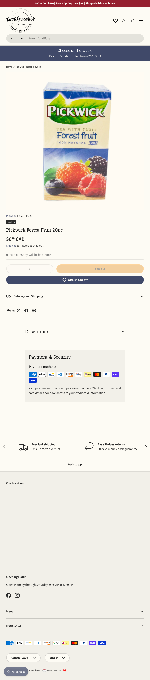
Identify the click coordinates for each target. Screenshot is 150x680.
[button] (133, 20)
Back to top (75, 464)
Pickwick (11, 215)
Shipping (11, 245)
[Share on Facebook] (26, 310)
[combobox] (75, 38)
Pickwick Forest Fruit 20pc (28, 66)
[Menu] (141, 20)
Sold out (100, 268)
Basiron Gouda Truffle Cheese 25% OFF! (75, 56)
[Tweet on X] (18, 310)
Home (9, 66)
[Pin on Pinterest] (34, 310)
